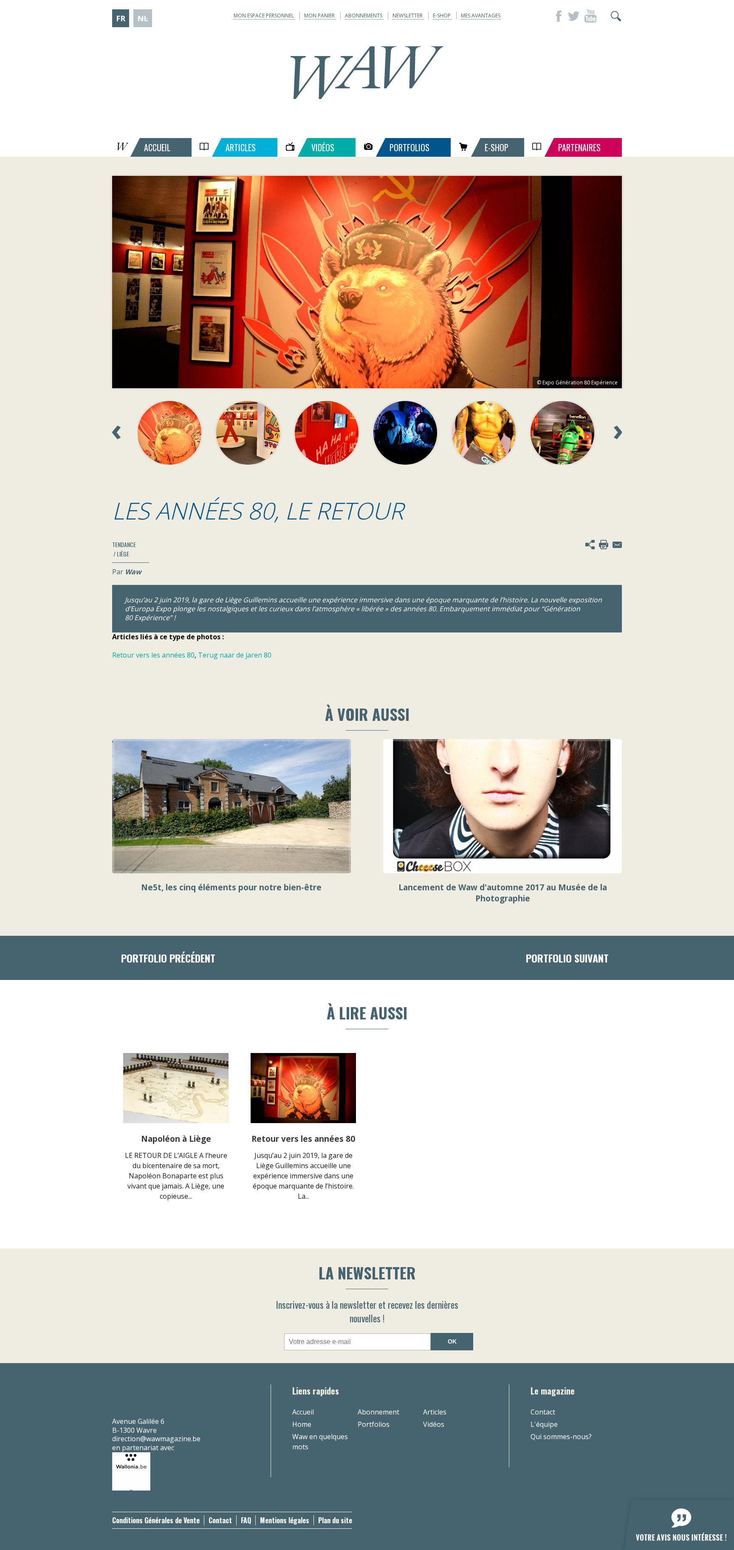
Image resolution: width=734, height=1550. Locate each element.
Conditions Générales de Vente (156, 1520)
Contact (543, 1412)
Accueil (303, 1412)
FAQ (246, 1520)
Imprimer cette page (603, 544)
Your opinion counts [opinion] (674, 1520)
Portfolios (374, 1424)
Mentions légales (284, 1520)
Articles (434, 1412)
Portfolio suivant (567, 958)
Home (301, 1424)
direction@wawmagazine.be (156, 1438)
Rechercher (616, 16)
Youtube (590, 16)
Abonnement (378, 1412)
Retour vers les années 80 (153, 655)
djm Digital (597, 1520)
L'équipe (544, 1424)
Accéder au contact (617, 544)
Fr (120, 18)
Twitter (573, 16)
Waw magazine (367, 72)
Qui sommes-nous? (561, 1436)
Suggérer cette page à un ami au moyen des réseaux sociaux (590, 544)
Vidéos (433, 1424)
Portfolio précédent (168, 958)
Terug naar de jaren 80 (234, 655)
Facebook (556, 16)
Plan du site (335, 1520)
